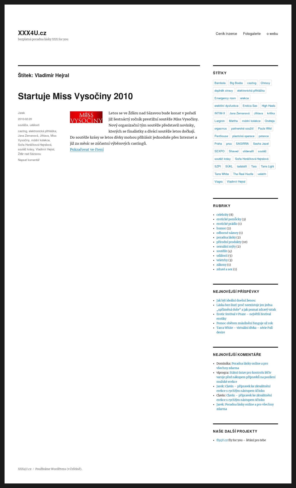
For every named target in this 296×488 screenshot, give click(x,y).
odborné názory (227, 233)
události (34, 125)
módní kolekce (40, 140)
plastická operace (243, 136)
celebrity (222, 215)
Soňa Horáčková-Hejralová (34, 145)
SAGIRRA (242, 143)
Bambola (220, 83)
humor (221, 228)
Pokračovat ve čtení (87, 149)
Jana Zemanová (28, 135)
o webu (272, 33)
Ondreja (270, 121)
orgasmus (221, 128)
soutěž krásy (26, 149)
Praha (218, 143)
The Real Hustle (243, 174)
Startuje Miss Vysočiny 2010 (75, 95)
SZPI (218, 166)
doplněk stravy (224, 90)
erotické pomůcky (228, 219)
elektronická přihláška (42, 131)
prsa (229, 143)
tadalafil (242, 166)
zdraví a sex (224, 269)
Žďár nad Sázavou (29, 154)
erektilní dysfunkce (226, 106)
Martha (233, 121)
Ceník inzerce (226, 33)
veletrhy (222, 260)
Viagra (219, 181)
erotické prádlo (226, 224)
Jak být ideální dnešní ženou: (236, 300)
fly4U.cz (222, 440)
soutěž (262, 151)
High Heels (268, 106)
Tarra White (222, 174)
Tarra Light (267, 166)
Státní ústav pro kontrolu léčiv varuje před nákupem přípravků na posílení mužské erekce (245, 377)
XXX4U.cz (32, 32)
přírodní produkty (228, 242)
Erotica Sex (250, 106)
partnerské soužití (242, 128)
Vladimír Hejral (45, 149)
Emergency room (225, 98)
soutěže (23, 125)
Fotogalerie (252, 33)
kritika (271, 113)
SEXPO (219, 151)
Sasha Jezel (261, 143)
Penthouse (221, 136)
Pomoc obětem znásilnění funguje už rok (244, 323)
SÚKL (229, 166)
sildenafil (248, 151)
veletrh (262, 174)
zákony (221, 265)
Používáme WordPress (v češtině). (58, 469)
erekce (244, 98)
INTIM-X (220, 113)
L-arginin (220, 121)
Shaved (233, 151)
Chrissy (265, 83)
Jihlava (44, 135)
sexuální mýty (226, 246)
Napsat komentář (28, 160)
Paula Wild (265, 128)
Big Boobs (236, 83)
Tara (254, 166)
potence (264, 136)
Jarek (21, 113)
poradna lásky (226, 237)
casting (22, 131)
